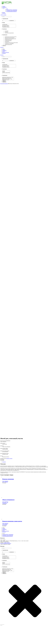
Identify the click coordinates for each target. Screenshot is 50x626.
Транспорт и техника (9, 43)
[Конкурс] (6, 71)
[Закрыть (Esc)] (0, 624)
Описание (4, 461)
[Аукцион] (6, 562)
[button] (2, 459)
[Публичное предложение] (6, 72)
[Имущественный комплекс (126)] (8, 570)
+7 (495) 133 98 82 (7, 542)
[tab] (26, 461)
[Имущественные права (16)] (8, 78)
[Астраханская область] (9, 25)
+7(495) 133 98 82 (3, 14)
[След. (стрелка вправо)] (1, 625)
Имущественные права (9, 37)
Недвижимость (8, 39)
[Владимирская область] (9, 67)
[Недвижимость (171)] (8, 79)
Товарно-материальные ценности (11, 42)
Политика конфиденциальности (5, 543)
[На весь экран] (2, 624)
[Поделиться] (1, 624)
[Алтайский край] (9, 24)
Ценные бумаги (8, 44)
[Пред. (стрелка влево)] (0, 625)
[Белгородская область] (9, 26)
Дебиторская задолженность (10, 36)
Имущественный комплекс (10, 38)
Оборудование (8, 40)
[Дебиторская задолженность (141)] (8, 77)
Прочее (7, 41)
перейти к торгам (9, 458)
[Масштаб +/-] (3, 624)
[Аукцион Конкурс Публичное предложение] (6, 73)
